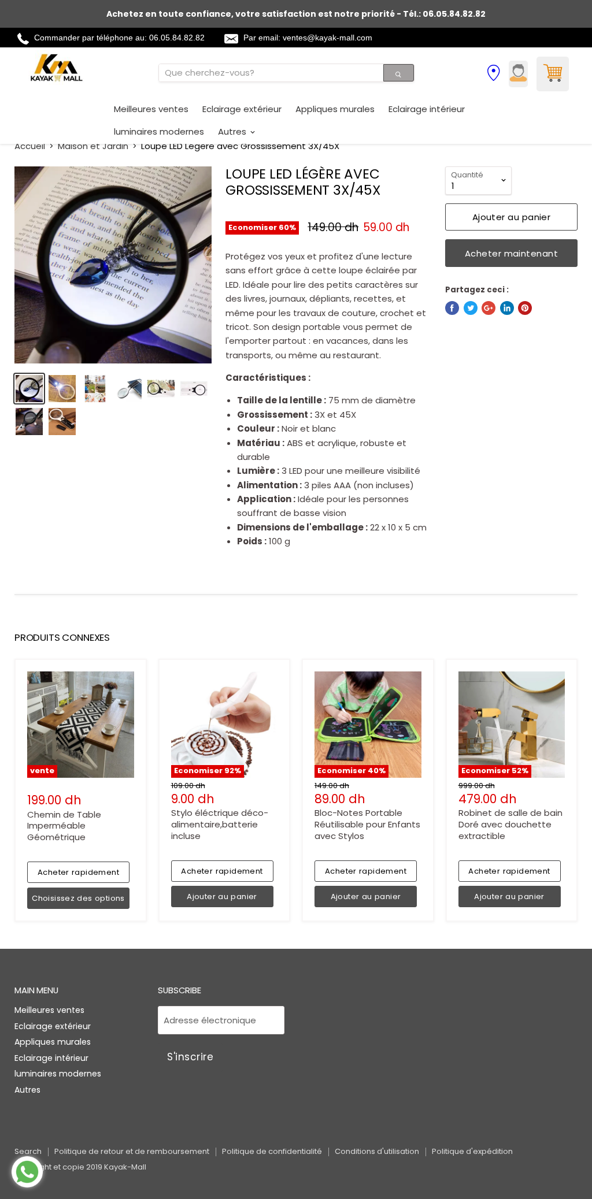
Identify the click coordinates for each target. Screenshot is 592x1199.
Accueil (29, 146)
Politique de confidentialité (272, 1151)
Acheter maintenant (511, 253)
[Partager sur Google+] (488, 308)
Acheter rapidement (78, 872)
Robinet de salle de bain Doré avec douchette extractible (510, 824)
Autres (233, 131)
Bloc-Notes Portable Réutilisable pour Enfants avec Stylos (367, 824)
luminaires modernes (159, 131)
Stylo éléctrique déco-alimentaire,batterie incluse (219, 824)
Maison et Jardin (93, 146)
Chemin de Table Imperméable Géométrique (64, 825)
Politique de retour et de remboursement (131, 1151)
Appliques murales (335, 109)
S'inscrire (190, 1057)
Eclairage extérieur (242, 109)
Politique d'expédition (472, 1151)
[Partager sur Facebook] (452, 308)
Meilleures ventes (151, 109)
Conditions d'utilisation (377, 1151)
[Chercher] (398, 72)
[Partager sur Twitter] (471, 308)
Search (28, 1151)
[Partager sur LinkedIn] (507, 308)
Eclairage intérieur (426, 109)
